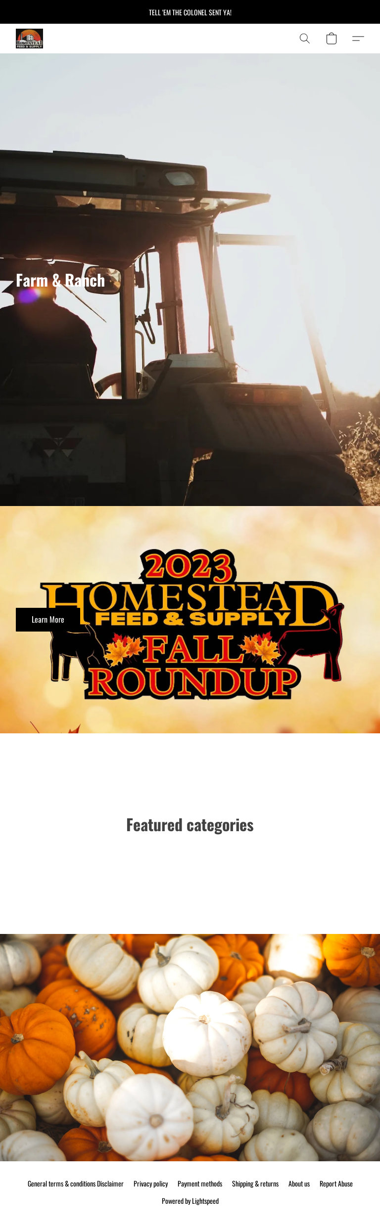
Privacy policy (151, 1183)
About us (299, 1183)
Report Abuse (336, 1183)
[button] (29, 38)
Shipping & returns (255, 1183)
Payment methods (200, 1183)
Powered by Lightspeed (190, 1201)
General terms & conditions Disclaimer (76, 1183)
